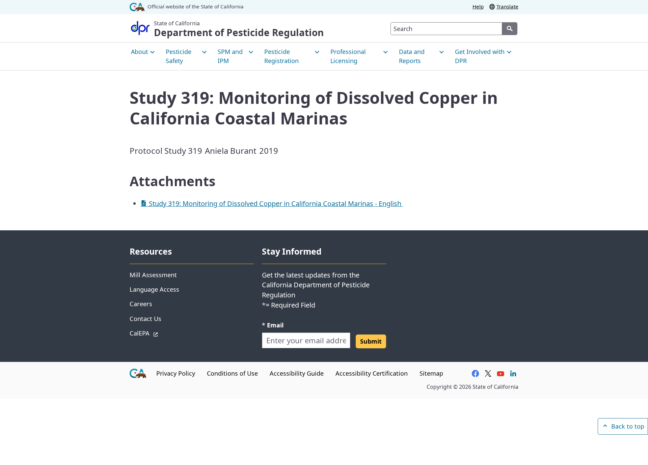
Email (273, 325)
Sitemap (431, 373)
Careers (141, 303)
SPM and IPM (230, 56)
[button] (371, 341)
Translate (507, 6)
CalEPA (163, 332)
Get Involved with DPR (480, 56)
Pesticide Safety (178, 56)
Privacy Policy (175, 373)
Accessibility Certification (371, 373)
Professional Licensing (348, 56)
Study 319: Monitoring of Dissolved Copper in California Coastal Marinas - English (275, 203)
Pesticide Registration (281, 56)
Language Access (154, 289)
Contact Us (145, 318)
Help (478, 6)
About (139, 52)
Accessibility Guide (297, 373)
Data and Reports (412, 56)
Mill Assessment (153, 274)
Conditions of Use (232, 373)
